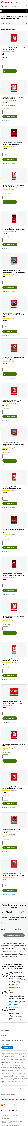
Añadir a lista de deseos (9, 75)
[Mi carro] (22, 2)
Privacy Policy (17, 1088)
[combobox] (14, 6)
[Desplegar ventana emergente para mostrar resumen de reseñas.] (15, 52)
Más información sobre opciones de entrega (15, 986)
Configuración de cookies (8, 1094)
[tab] (8, 912)
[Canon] (5, 2)
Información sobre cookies (8, 1091)
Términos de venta (6, 1088)
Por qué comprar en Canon (16, 1019)
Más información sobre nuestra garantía (15, 1003)
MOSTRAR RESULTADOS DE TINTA (15, 935)
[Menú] (26, 2)
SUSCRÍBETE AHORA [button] (7, 1047)
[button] (18, 919)
